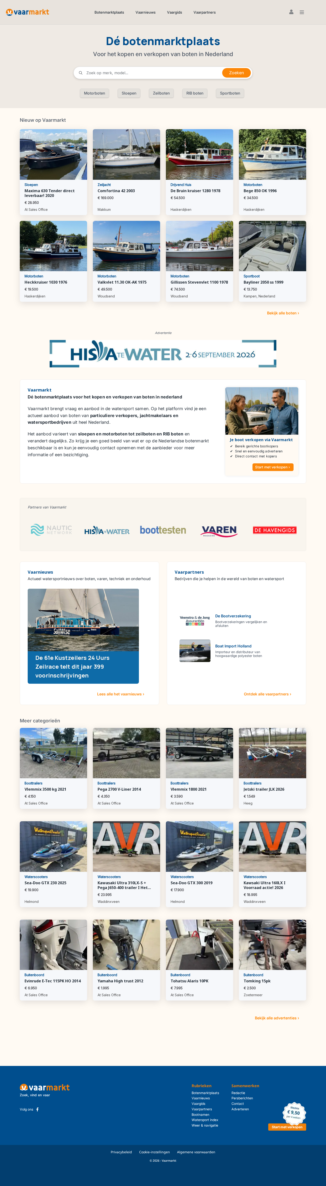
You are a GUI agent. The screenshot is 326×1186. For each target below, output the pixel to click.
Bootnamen (200, 1114)
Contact (237, 1103)
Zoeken (236, 72)
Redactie (238, 1093)
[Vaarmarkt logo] (27, 12)
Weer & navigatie (205, 1125)
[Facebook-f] (37, 1109)
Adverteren (240, 1109)
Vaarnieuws (146, 12)
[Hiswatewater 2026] (163, 353)
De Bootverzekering (233, 616)
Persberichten (242, 1098)
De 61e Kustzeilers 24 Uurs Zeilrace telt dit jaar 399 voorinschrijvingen (72, 666)
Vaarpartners (205, 12)
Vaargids (174, 12)
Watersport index (205, 1120)
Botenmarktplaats (109, 12)
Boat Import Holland (233, 646)
